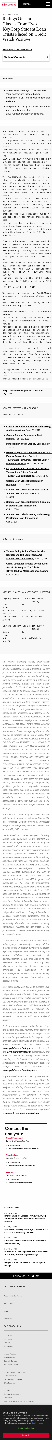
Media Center (8, 1303)
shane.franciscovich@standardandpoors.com (24, 1148)
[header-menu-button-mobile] (48, 4)
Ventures (7, 1343)
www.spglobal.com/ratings (16, 1048)
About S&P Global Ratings (13, 1296)
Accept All (26, 1435)
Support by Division (10, 1376)
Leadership (8, 1398)
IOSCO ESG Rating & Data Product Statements (20, 1401)
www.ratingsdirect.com (19, 1052)
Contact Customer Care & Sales (15, 1372)
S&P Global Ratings (15, 1286)
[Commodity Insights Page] (29, 1275)
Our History (8, 1339)
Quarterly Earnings (10, 1361)
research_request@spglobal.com (22, 1113)
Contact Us (8, 1319)
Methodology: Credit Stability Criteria (25, 444)
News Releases (9, 1357)
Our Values (8, 1336)
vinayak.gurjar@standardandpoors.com (22, 1165)
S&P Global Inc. (13, 1326)
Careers (7, 1391)
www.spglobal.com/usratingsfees (19, 1070)
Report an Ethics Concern (13, 1379)
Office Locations (9, 1383)
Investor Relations (10, 1354)
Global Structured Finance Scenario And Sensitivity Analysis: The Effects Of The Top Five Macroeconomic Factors (27, 567)
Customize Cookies (26, 1428)
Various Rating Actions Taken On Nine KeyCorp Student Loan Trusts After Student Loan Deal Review (26, 555)
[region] (26, 1422)
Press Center (8, 1346)
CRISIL (6, 1311)
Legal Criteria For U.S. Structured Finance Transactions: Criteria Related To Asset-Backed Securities (27, 472)
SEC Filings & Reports (11, 1365)
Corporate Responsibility (12, 1394)
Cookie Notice (37, 1423)
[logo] (9, 4)
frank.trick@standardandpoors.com (20, 1183)
